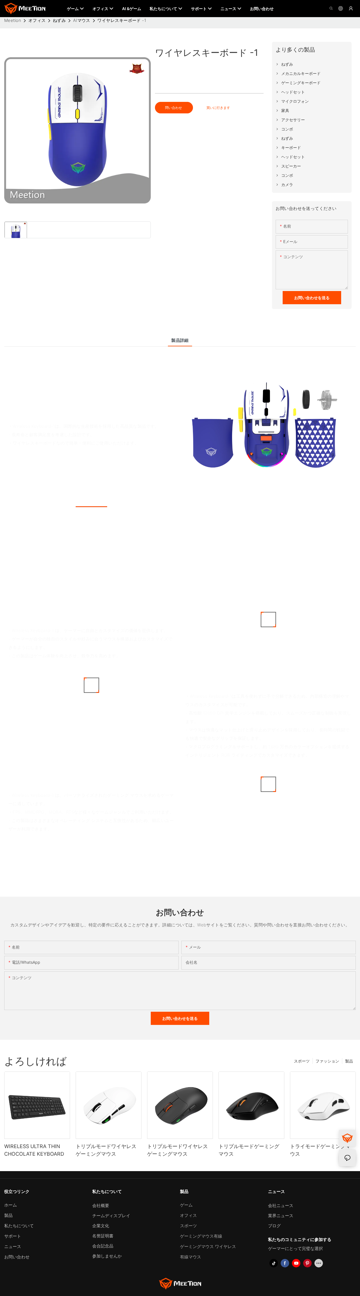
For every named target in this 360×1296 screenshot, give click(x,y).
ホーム (10, 1205)
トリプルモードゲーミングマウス (249, 1150)
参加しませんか (107, 1256)
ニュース (12, 1246)
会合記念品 (102, 1246)
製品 (349, 1061)
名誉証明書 (102, 1235)
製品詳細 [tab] (180, 340)
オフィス (37, 20)
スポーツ (302, 1061)
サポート (12, 1236)
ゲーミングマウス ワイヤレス (208, 1246)
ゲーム (186, 1205)
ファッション (327, 1061)
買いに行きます (218, 108)
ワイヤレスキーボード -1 (121, 20)
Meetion (12, 20)
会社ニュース (280, 1205)
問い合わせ (174, 108)
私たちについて (19, 1225)
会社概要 (100, 1205)
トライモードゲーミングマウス (320, 1150)
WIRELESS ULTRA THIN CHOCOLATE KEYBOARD (34, 1150)
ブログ (274, 1225)
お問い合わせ (17, 1257)
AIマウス (81, 20)
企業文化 (100, 1225)
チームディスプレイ (111, 1215)
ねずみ (59, 20)
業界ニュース (280, 1215)
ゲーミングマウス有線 (201, 1236)
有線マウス (190, 1257)
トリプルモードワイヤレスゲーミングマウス (106, 1150)
